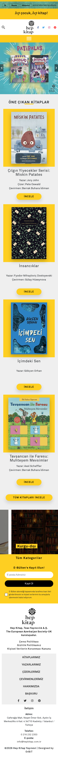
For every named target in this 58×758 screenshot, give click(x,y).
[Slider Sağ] (56, 68)
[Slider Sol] (1, 68)
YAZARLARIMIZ (31, 664)
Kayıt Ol (29, 583)
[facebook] (20, 700)
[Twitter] (43, 27)
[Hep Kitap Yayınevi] (29, 624)
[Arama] (3, 27)
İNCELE (29, 196)
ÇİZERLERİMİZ (31, 671)
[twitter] (27, 700)
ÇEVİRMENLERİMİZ (31, 679)
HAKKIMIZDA (31, 686)
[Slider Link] (29, 68)
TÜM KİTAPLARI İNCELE (29, 497)
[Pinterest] (55, 27)
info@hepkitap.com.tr (29, 741)
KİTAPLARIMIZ (31, 657)
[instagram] (34, 700)
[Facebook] (38, 27)
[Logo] (29, 27)
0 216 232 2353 (29, 734)
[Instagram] (49, 27)
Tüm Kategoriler (29, 558)
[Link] (29, 5)
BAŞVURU (31, 693)
